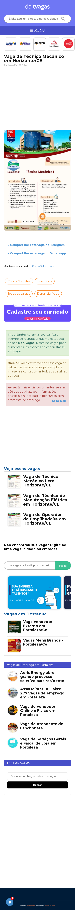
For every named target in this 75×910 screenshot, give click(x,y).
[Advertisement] (37, 98)
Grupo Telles (39, 265)
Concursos (44, 281)
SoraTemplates (31, 905)
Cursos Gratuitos (19, 281)
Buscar (63, 565)
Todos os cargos (19, 293)
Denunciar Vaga (48, 293)
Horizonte (54, 265)
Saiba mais (59, 400)
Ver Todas (37, 615)
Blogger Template (50, 905)
